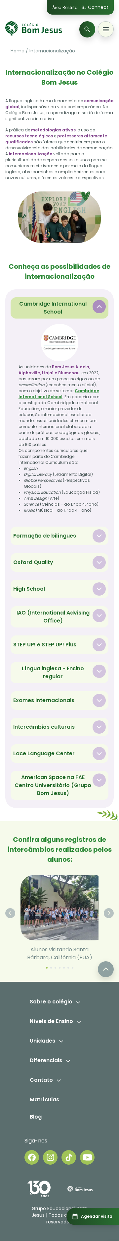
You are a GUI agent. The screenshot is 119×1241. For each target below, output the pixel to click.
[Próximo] (109, 913)
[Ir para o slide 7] (72, 968)
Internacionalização (52, 50)
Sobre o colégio (51, 1001)
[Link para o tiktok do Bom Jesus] (68, 1157)
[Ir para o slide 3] (55, 968)
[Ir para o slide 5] (64, 968)
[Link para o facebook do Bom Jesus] (31, 1157)
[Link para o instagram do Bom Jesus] (50, 1157)
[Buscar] (87, 29)
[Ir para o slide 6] (68, 968)
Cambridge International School (59, 394)
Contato (41, 1080)
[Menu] (106, 29)
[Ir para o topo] (106, 969)
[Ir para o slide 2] (51, 968)
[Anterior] (10, 913)
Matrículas (44, 1099)
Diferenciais (46, 1060)
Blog (36, 1117)
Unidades (42, 1041)
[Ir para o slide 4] (59, 968)
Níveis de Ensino (51, 1021)
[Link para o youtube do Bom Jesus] (87, 1157)
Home (17, 50)
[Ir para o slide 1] (47, 968)
